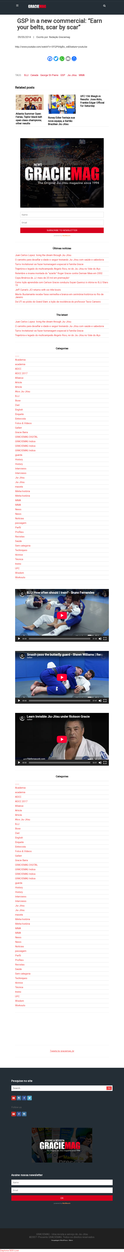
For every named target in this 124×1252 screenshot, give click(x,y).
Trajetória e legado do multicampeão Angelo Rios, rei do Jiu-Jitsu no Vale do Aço (57, 268)
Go (109, 1088)
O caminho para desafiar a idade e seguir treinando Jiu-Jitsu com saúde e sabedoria (59, 259)
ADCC (18, 368)
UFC (17, 568)
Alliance (19, 377)
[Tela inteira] (104, 638)
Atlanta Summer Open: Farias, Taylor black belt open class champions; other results (29, 118)
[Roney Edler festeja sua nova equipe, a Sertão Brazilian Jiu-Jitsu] (62, 104)
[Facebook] (24, 1098)
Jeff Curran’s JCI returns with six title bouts (38, 289)
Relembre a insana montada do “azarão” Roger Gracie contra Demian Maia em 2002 (59, 273)
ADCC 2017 (21, 373)
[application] (62, 615)
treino (18, 563)
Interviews (20, 468)
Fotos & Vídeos (23, 423)
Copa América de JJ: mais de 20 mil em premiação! (42, 277)
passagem (20, 523)
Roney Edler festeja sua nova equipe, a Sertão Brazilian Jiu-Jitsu (61, 121)
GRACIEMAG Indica (25, 441)
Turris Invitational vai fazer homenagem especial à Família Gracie (49, 264)
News (18, 509)
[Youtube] (13, 1098)
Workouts (20, 577)
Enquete (19, 414)
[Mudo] (100, 638)
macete (19, 486)
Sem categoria (22, 545)
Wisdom (19, 572)
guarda (18, 455)
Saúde (18, 541)
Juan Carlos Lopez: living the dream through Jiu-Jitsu (43, 255)
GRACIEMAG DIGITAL (26, 436)
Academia (20, 359)
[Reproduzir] (19, 638)
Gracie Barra (21, 432)
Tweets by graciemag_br (62, 1051)
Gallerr (18, 427)
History (19, 459)
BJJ (26, 75)
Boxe (18, 400)
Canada (34, 75)
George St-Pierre (49, 75)
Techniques (21, 550)
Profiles (19, 532)
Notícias (19, 518)
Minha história (22, 491)
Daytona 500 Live (9, 1250)
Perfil (18, 527)
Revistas (19, 536)
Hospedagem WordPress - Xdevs (62, 1240)
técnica (19, 554)
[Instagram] (19, 1098)
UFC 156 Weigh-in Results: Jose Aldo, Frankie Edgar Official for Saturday (92, 101)
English (19, 409)
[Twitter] (29, 1098)
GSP (62, 75)
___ (17, 355)
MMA (82, 75)
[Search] (104, 5)
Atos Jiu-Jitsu (22, 391)
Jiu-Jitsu (72, 75)
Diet (17, 405)
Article (18, 382)
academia (20, 364)
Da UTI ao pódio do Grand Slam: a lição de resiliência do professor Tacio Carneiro (58, 301)
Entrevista (20, 418)
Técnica (19, 559)
